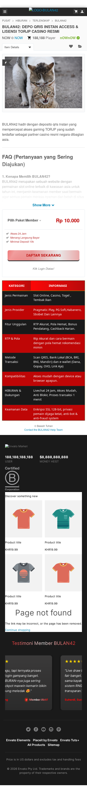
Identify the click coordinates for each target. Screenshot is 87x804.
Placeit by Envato (45, 740)
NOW (19, 37)
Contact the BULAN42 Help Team (43, 429)
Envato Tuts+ (69, 740)
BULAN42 (61, 20)
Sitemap (54, 745)
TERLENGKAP (41, 20)
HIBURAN (21, 20)
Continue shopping (17, 630)
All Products (36, 745)
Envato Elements (18, 740)
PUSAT (6, 20)
